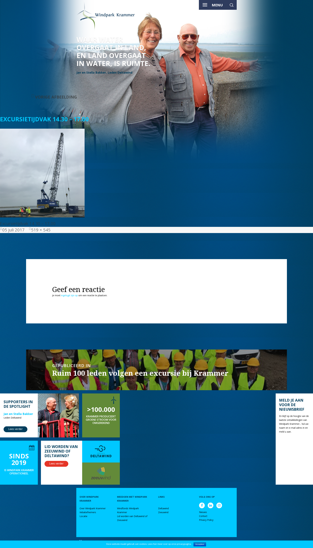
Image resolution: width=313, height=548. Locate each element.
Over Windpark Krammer (93, 508)
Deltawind (163, 508)
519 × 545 (41, 230)
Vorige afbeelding (56, 97)
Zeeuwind (163, 512)
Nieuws (203, 512)
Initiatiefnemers (88, 512)
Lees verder (15, 429)
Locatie (83, 516)
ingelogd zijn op (69, 295)
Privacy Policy (206, 519)
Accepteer (199, 544)
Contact (203, 516)
